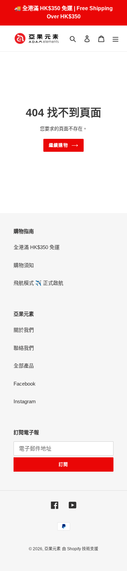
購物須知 (24, 265)
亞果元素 (52, 548)
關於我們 (24, 330)
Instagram (25, 401)
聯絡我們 (24, 348)
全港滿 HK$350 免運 (37, 247)
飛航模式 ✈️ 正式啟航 (38, 283)
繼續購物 (58, 145)
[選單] (115, 38)
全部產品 (24, 366)
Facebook (25, 384)
